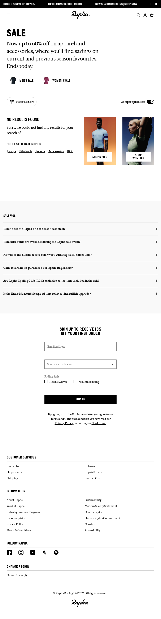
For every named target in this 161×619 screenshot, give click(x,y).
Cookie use (99, 423)
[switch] (137, 102)
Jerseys (11, 151)
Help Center (14, 472)
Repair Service (94, 472)
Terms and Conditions (65, 418)
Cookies (90, 524)
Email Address (56, 346)
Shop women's (138, 156)
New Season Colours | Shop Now (116, 4)
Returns (90, 466)
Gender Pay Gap (94, 512)
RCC (70, 151)
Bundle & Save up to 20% (19, 4)
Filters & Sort (25, 101)
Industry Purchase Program (23, 512)
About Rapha (15, 500)
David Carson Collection (65, 4)
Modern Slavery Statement (101, 506)
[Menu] (8, 15)
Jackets (40, 151)
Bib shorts (25, 151)
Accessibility (92, 530)
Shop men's (99, 157)
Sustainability (93, 500)
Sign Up (80, 399)
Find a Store (14, 466)
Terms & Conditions (19, 530)
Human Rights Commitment (102, 518)
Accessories (56, 151)
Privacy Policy (64, 423)
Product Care (93, 478)
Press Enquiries (16, 518)
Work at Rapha (16, 506)
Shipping (12, 478)
